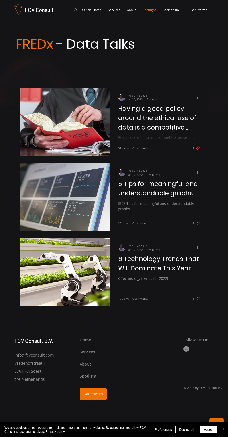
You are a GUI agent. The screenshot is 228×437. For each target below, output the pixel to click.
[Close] (222, 429)
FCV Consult (39, 10)
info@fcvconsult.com (34, 355)
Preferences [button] (163, 429)
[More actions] (199, 97)
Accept (209, 429)
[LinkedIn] (186, 349)
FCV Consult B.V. (33, 340)
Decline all (186, 429)
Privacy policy (55, 431)
